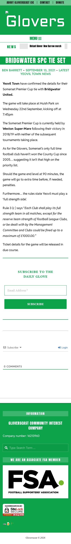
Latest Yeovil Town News (44, 72)
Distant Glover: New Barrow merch (45, 46)
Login (64, 347)
